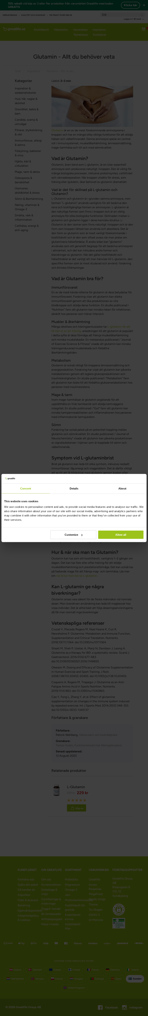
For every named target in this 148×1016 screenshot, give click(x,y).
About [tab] (122, 488)
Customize (71, 534)
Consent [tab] (25, 488)
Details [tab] (74, 488)
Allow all (120, 534)
